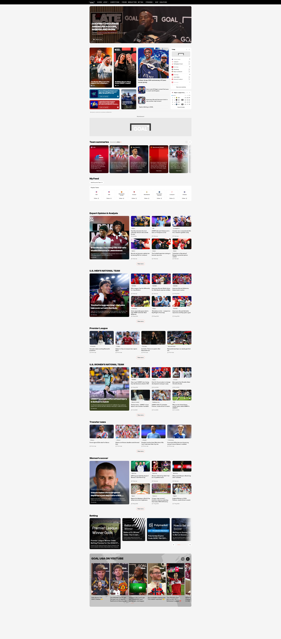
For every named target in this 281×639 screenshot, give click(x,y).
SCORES (99, 2)
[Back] (187, 49)
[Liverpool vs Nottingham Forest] (181, 62)
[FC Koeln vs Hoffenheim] (181, 85)
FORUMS (124, 2)
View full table (181, 107)
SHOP (156, 2)
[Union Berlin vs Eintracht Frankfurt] (181, 77)
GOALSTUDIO (163, 2)
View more (99, 170)
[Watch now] (140, 24)
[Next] (189, 49)
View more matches (181, 87)
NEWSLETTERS (132, 2)
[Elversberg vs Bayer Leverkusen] (181, 69)
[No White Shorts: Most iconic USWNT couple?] (125, 68)
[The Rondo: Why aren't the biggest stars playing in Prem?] (101, 68)
